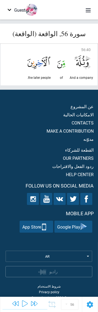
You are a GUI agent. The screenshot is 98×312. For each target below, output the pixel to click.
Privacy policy (49, 292)
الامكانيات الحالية (78, 114)
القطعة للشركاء (79, 150)
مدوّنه (88, 139)
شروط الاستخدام (49, 286)
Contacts (83, 123)
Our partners (78, 158)
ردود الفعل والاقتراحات (73, 166)
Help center (80, 174)
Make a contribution (70, 131)
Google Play (68, 227)
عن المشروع (82, 106)
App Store (31, 227)
